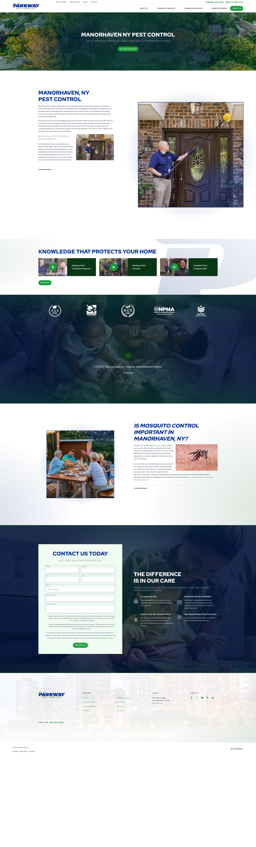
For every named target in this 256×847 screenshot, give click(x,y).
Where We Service (89, 706)
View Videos (45, 283)
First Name (48, 566)
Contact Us (236, 8)
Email (83, 576)
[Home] (26, 6)
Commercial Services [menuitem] (193, 8)
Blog (85, 2)
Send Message (80, 645)
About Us (86, 698)
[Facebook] (192, 698)
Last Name (84, 566)
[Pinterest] (207, 698)
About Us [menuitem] (144, 8)
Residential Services (123, 698)
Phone (47, 576)
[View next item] (129, 322)
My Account (75, 2)
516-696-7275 (236, 2)
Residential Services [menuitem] (166, 8)
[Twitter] (197, 698)
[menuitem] (15, 751)
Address (47, 585)
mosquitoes (158, 446)
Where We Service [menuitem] (219, 8)
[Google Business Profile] (213, 698)
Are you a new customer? (51, 595)
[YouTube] (202, 698)
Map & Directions (157, 703)
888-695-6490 (217, 2)
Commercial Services (90, 702)
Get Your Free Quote (128, 49)
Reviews (94, 2)
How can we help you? (51, 604)
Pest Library (61, 2)
